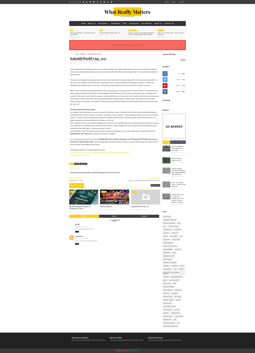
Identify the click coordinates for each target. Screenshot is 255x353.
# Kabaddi (83, 164)
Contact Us (169, 23)
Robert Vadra (168, 300)
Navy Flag (167, 283)
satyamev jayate (169, 306)
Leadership (167, 269)
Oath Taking (167, 290)
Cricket (73, 191)
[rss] (100, 1)
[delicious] (111, 1)
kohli (182, 266)
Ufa (175, 319)
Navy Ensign (173, 280)
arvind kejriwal (169, 223)
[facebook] (79, 1)
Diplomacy (174, 236)
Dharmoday (115, 23)
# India (77, 164)
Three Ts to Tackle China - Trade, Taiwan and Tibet (171, 33)
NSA (174, 283)
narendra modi (176, 277)
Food (125, 23)
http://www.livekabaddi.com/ (79, 155)
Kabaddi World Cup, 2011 (140, 207)
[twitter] (83, 1)
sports (166, 313)
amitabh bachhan (169, 220)
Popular (174, 142)
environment (168, 243)
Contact (181, 2)
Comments (181, 142)
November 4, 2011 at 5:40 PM (82, 238)
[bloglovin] (93, 1)
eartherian (79, 236)
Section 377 (167, 309)
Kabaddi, (94, 63)
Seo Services (146, 23)
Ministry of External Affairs (171, 273)
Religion (178, 296)
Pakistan (178, 290)
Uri (178, 323)
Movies (166, 277)
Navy (165, 280)
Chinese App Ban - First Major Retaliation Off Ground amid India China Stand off (141, 33)
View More (156, 185)
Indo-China (161, 30)
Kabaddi (83, 54)
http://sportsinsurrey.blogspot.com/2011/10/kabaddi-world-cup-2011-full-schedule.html (99, 152)
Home (167, 2)
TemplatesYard (134, 350)
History (178, 249)
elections (176, 239)
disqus (114, 216)
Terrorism (167, 319)
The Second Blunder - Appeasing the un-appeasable (83, 33)
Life (175, 269)
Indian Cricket (168, 256)
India (77, 54)
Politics (166, 293)
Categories (102, 23)
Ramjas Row (167, 296)
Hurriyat (166, 252)
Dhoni (165, 236)
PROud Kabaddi (106, 207)
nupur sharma (168, 286)
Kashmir (175, 266)
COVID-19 (178, 229)
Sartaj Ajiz (167, 303)
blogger (84, 216)
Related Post (76, 186)
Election (166, 239)
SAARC (178, 300)
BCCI (101, 30)
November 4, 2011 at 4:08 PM (82, 226)
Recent (166, 142)
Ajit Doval (167, 216)
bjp (71, 30)
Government (168, 249)
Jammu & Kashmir (169, 262)
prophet (175, 293)
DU (181, 236)
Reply (77, 231)
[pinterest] (90, 1)
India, (89, 63)
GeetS (77, 224)
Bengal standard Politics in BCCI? (109, 33)
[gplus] (86, 1)
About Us (92, 23)
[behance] (104, 1)
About (174, 2)
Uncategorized (169, 323)
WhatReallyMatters (170, 326)
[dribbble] (97, 1)
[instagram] (107, 1)
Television (179, 316)
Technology (134, 23)
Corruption (167, 229)
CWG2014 (175, 233)
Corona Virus (132, 30)
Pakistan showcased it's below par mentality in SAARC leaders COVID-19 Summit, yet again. (177, 198)
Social (177, 309)
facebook (144, 216)
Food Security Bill (170, 246)
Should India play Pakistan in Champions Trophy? (79, 208)
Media (181, 269)
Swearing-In (175, 313)
